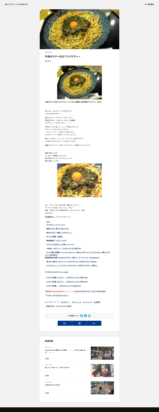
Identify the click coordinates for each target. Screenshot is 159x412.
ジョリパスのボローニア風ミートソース (60, 244)
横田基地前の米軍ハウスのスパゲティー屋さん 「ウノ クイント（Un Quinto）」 (72, 257)
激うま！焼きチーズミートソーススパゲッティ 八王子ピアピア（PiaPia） (72, 261)
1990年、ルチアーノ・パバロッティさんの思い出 (64, 248)
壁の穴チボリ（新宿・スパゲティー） (59, 232)
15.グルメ (48, 61)
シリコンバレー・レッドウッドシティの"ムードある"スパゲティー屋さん (72, 265)
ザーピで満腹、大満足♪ (55, 236)
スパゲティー (65, 302)
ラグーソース (76, 302)
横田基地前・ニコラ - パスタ (56, 240)
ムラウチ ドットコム (60, 272)
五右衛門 (97, 302)
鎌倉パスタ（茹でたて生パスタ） (58, 228)
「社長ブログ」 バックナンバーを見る (58, 306)
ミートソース (87, 302)
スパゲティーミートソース (56, 225)
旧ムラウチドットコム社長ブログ (16, 4)
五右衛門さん (49, 217)
